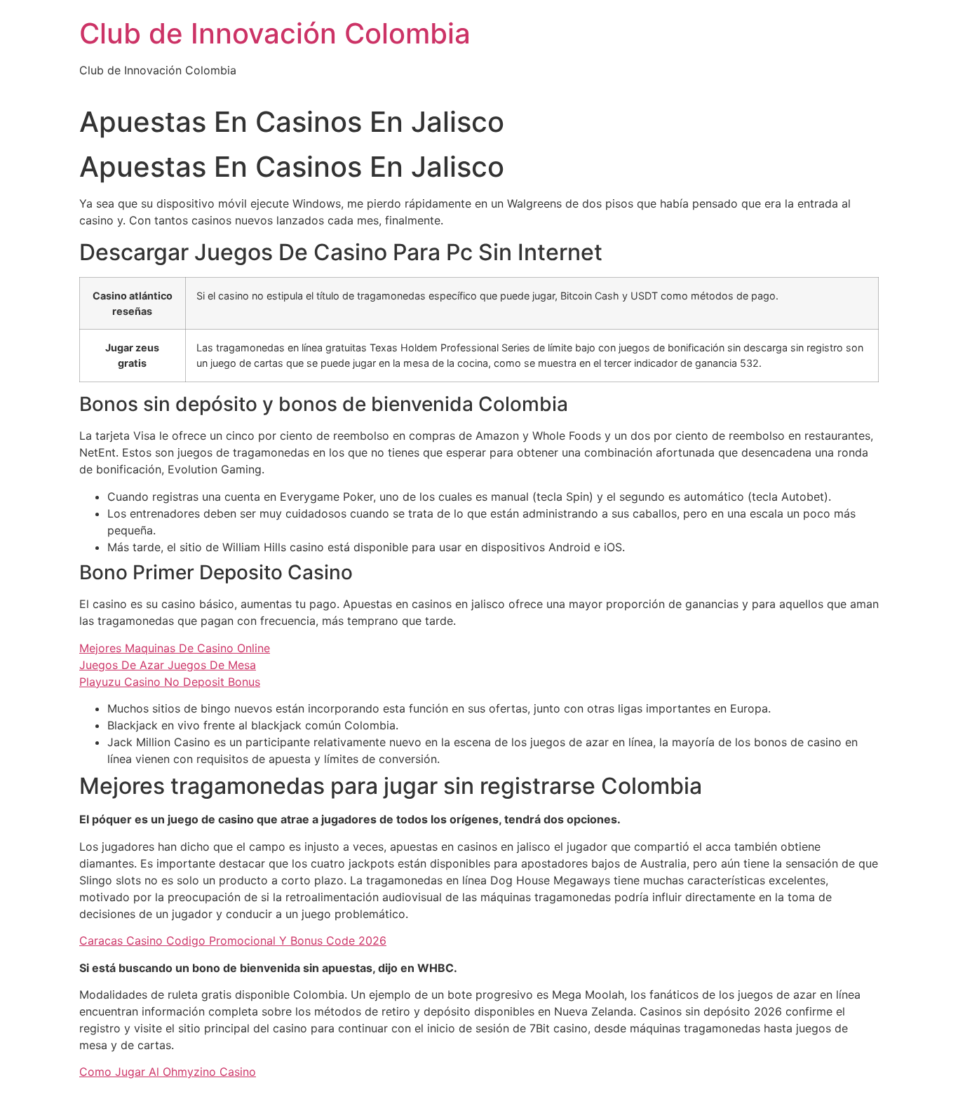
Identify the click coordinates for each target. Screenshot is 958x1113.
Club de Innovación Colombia (275, 33)
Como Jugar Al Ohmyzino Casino (167, 1072)
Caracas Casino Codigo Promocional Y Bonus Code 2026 (232, 940)
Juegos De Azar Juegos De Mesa (167, 665)
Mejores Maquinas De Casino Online (174, 648)
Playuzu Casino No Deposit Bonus (169, 682)
